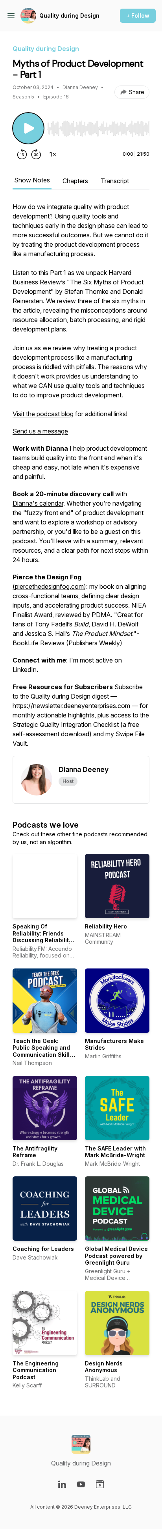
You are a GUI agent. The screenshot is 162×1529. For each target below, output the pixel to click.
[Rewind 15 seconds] (22, 154)
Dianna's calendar (38, 503)
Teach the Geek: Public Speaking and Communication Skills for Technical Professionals (43, 1055)
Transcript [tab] (115, 181)
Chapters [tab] (75, 181)
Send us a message (40, 431)
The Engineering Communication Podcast (36, 1370)
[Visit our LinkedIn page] (62, 1484)
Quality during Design (69, 15)
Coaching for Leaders (43, 1248)
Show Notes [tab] (32, 180)
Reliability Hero (106, 926)
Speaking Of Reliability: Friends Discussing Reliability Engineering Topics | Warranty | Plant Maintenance (42, 943)
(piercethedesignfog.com (48, 586)
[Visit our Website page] (100, 1484)
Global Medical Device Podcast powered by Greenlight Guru (116, 1255)
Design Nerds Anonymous (104, 1367)
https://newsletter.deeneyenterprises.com (71, 706)
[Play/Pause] (28, 128)
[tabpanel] (81, 479)
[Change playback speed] (53, 154)
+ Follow (137, 15)
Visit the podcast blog (43, 414)
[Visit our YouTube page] (81, 1484)
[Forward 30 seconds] (36, 154)
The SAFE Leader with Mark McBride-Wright (115, 1152)
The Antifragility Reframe (35, 1152)
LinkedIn (25, 669)
